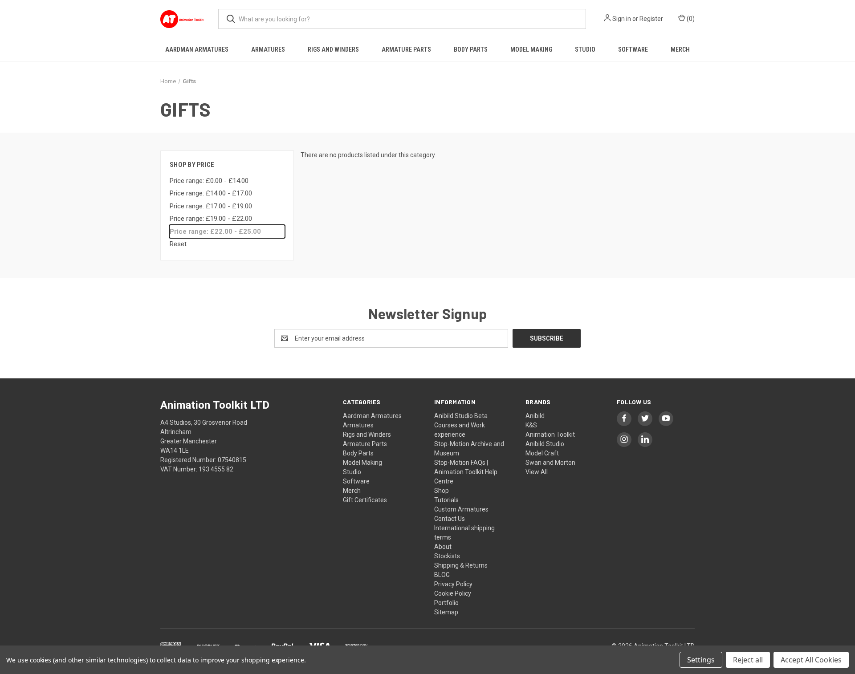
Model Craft (542, 453)
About (443, 546)
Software (633, 49)
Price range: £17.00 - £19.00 (211, 206)
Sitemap (446, 612)
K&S (531, 425)
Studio (585, 49)
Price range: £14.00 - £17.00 (211, 193)
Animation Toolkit (550, 434)
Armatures (268, 49)
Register (651, 18)
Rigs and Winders (333, 49)
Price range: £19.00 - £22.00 (211, 219)
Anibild (535, 415)
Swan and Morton (550, 462)
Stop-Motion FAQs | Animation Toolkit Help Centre (465, 472)
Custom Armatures (461, 509)
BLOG (442, 574)
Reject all (748, 660)
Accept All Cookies (811, 660)
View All (536, 471)
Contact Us (449, 518)
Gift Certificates (365, 499)
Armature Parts (406, 49)
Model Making (531, 49)
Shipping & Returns (461, 565)
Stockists (447, 556)
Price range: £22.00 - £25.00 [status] (215, 231)
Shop (441, 490)
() (690, 18)
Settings (701, 660)
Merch (680, 49)
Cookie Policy (452, 593)
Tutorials (446, 499)
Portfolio (446, 602)
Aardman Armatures (196, 49)
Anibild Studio (544, 443)
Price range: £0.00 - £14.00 (209, 181)
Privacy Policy (453, 584)
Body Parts (471, 49)
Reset (178, 244)
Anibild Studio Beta (461, 415)
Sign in (621, 18)
